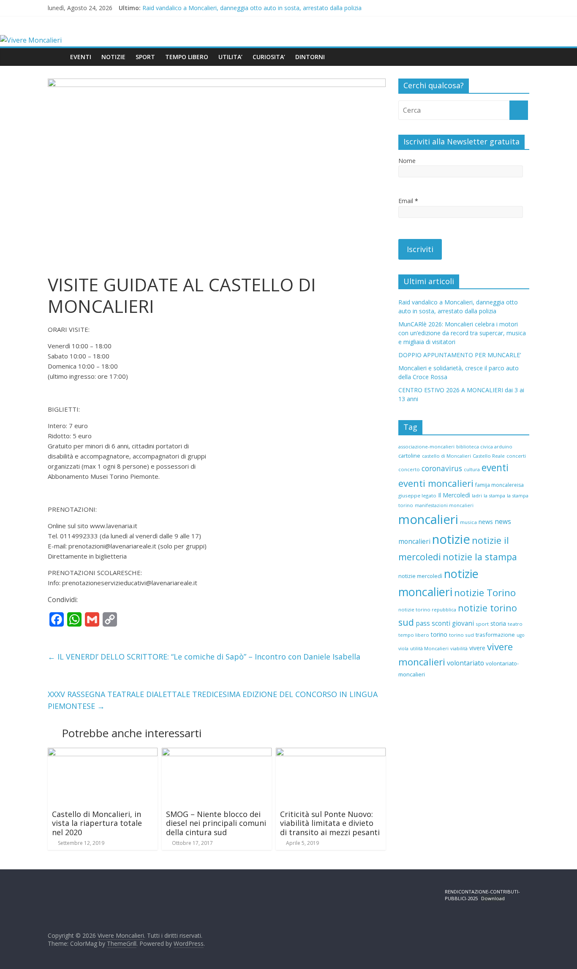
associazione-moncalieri (426, 446)
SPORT (145, 57)
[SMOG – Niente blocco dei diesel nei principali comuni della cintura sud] (217, 752)
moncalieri (428, 519)
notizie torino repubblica (427, 609)
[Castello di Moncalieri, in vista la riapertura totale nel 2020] (103, 752)
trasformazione (495, 634)
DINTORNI (310, 57)
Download (493, 898)
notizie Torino (485, 592)
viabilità (459, 648)
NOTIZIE (113, 57)
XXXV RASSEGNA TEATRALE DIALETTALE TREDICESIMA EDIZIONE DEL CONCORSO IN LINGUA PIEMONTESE (213, 700)
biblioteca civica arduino (484, 446)
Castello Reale (489, 456)
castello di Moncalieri (446, 456)
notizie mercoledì (420, 576)
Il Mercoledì (454, 495)
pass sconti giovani (445, 623)
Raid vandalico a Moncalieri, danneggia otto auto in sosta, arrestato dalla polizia (252, 8)
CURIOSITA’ (269, 57)
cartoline (409, 455)
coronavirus (442, 468)
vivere (477, 648)
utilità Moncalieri (429, 648)
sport (482, 624)
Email (408, 201)
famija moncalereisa (499, 485)
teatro (515, 624)
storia (498, 623)
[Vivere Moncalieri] (31, 40)
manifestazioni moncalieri (444, 505)
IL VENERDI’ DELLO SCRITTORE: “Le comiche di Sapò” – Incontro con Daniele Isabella (204, 656)
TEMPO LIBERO (186, 57)
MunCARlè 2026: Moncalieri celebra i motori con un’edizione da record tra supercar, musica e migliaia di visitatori (462, 333)
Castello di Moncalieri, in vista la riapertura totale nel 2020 (97, 823)
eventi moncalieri (436, 483)
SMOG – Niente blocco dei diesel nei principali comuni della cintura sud (216, 823)
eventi (495, 467)
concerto (409, 469)
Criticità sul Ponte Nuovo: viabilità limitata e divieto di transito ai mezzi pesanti (330, 823)
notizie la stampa (480, 557)
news (486, 522)
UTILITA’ (230, 57)
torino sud (461, 635)
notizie (451, 539)
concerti (516, 456)
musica (468, 522)
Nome (407, 161)
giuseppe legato (417, 495)
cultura (472, 469)
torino (439, 634)
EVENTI (80, 57)
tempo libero (413, 635)
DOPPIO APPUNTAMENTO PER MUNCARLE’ (459, 355)
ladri (477, 495)
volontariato (465, 663)
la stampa (494, 495)
